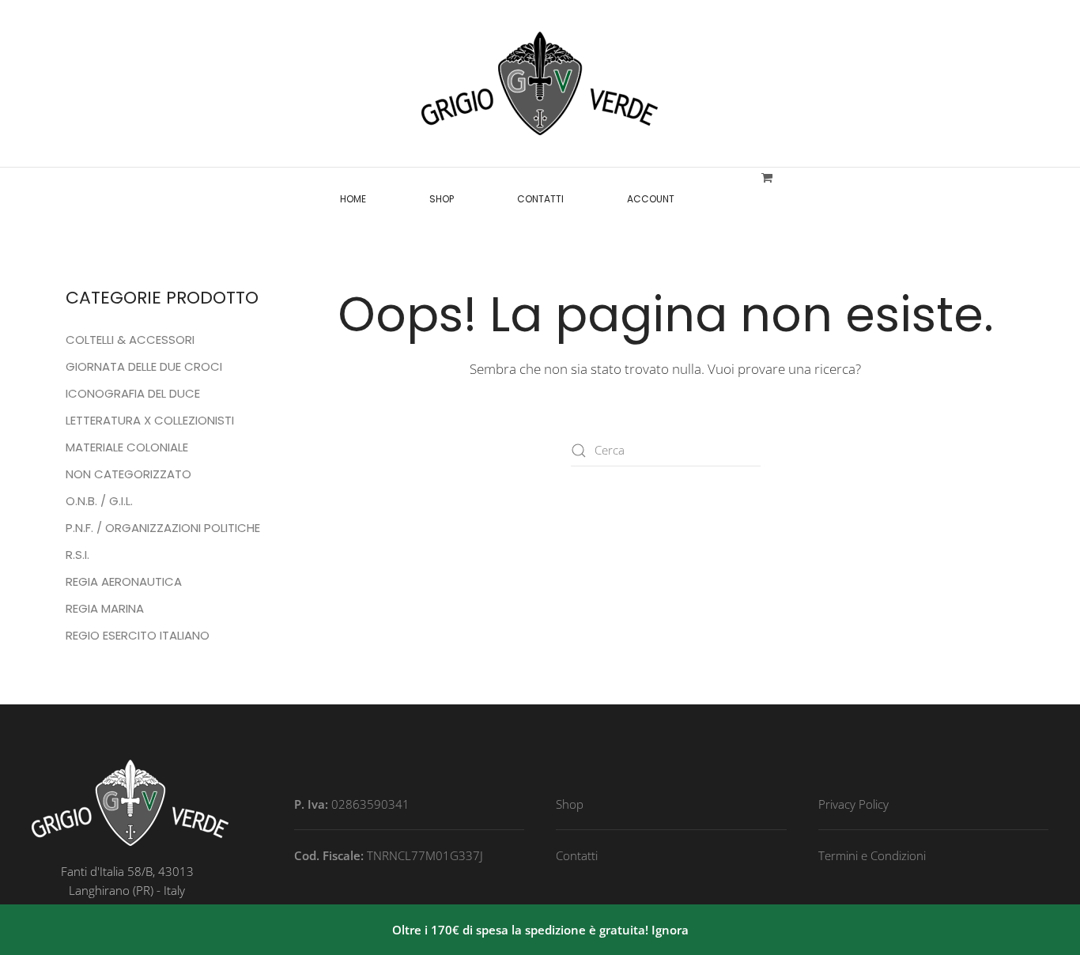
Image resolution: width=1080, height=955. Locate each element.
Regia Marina (105, 608)
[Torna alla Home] (540, 83)
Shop (441, 199)
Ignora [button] (670, 930)
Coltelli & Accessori (130, 339)
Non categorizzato (128, 474)
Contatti (540, 199)
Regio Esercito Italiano (138, 635)
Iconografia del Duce (133, 393)
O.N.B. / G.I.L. (99, 501)
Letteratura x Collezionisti (150, 420)
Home (353, 199)
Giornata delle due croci (144, 366)
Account (650, 199)
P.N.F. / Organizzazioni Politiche (163, 527)
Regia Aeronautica (124, 581)
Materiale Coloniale (127, 447)
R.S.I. (77, 554)
